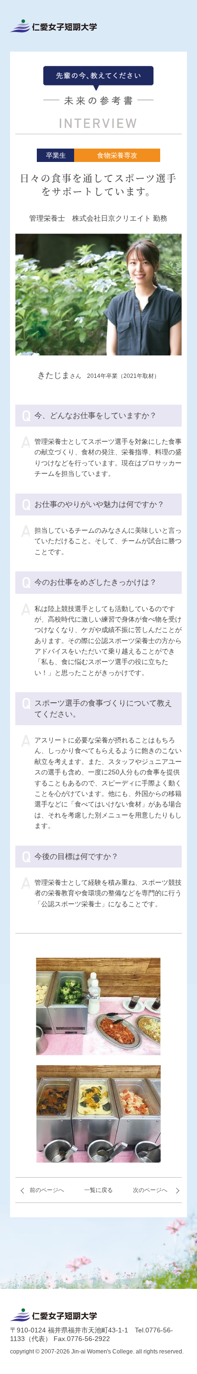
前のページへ (47, 1190)
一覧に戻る (98, 1190)
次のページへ (150, 1190)
